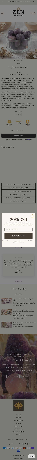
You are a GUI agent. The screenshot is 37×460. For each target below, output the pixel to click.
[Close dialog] (32, 216)
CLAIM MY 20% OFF (18, 235)
